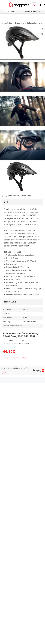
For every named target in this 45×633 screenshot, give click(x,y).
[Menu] (4, 5)
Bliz (4, 340)
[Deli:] (42, 29)
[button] (34, 5)
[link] (40, 4)
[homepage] (18, 4)
